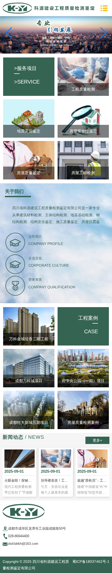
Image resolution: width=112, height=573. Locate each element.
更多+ (97, 440)
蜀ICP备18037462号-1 (90, 561)
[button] (54, 48)
